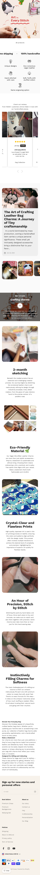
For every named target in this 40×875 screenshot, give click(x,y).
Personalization (27, 817)
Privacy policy (7, 838)
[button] (18, 171)
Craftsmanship (27, 814)
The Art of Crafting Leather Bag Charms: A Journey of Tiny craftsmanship (19, 219)
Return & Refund (8, 835)
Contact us (26, 807)
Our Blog (25, 821)
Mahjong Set (6, 813)
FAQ (23, 810)
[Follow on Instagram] (8, 848)
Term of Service (7, 842)
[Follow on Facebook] (3, 848)
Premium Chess (7, 803)
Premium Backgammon (6, 808)
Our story (25, 803)
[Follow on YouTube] (14, 848)
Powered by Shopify (23, 869)
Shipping (5, 831)
